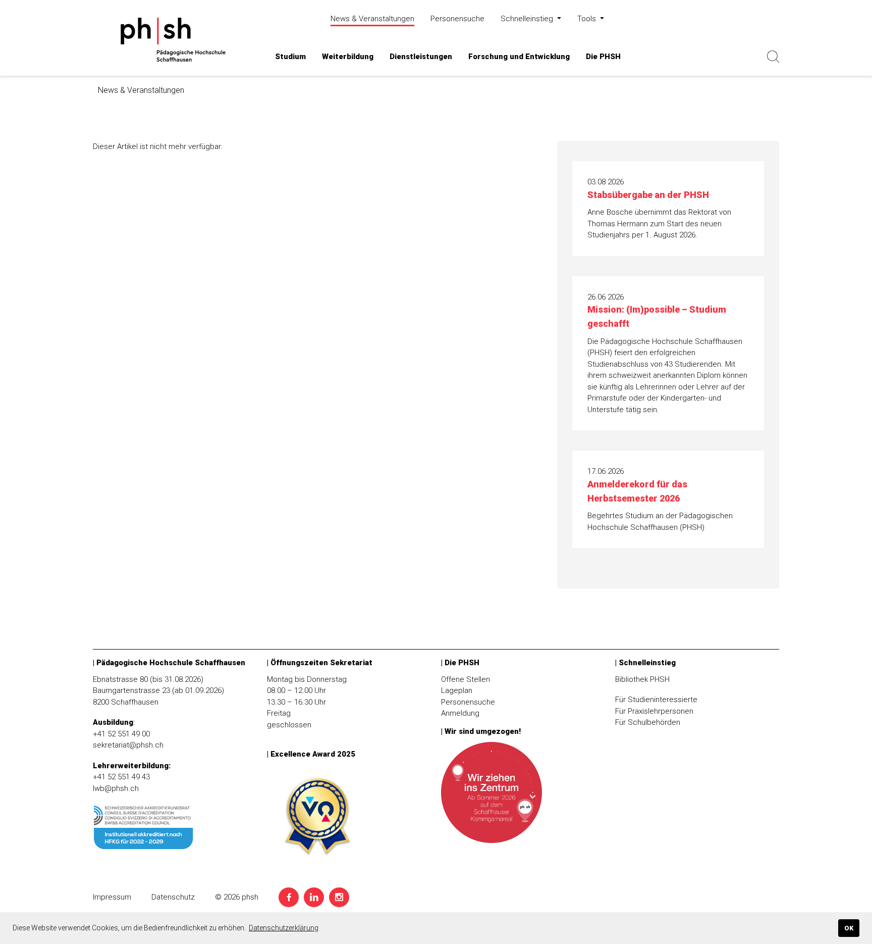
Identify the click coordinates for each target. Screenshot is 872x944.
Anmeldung (460, 713)
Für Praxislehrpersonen (654, 711)
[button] (290, 57)
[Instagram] (339, 897)
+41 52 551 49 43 (121, 776)
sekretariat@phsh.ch (128, 745)
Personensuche (468, 702)
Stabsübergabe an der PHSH (648, 194)
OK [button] (848, 928)
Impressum (112, 897)
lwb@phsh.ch (116, 788)
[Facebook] (289, 897)
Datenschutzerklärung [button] (283, 928)
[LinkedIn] (314, 897)
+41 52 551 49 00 (121, 733)
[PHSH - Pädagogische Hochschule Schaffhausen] (171, 39)
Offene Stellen (465, 679)
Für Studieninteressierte (656, 699)
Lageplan (456, 690)
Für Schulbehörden (647, 722)
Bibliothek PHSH (642, 679)
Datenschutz (173, 897)
